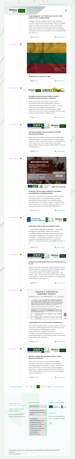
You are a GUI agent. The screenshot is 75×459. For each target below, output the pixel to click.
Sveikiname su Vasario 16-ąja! (39, 76)
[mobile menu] (65, 10)
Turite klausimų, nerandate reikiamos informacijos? (53, 4)
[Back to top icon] (65, 448)
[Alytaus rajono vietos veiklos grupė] (17, 10)
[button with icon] (50, 423)
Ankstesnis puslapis (16, 387)
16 (34, 387)
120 (49, 387)
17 (38, 387)
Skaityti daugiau (60, 37)
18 (41, 387)
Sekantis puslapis (59, 387)
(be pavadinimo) (34, 406)
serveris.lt (23, 454)
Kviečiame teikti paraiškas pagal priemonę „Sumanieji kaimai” (37, 412)
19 (45, 387)
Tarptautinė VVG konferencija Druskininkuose (46, 322)
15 (31, 387)
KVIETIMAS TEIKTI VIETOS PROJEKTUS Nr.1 (44, 226)
